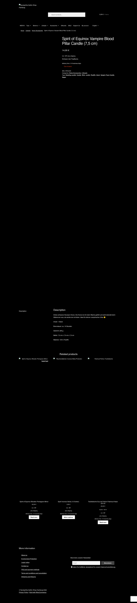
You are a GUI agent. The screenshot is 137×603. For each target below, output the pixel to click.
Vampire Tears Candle (107, 75)
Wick (83, 75)
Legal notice (25, 562)
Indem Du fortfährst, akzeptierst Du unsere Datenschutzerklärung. (94, 567)
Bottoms (35, 25)
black (98, 75)
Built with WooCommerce (38, 592)
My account (85, 25)
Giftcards (63, 25)
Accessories (53, 25)
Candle (79, 75)
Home (22, 30)
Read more (34, 517)
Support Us (76, 25)
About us (24, 555)
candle (88, 75)
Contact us (24, 566)
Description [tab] (22, 311)
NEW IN (22, 25)
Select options (68, 517)
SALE (69, 25)
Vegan (64, 77)
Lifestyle (44, 25)
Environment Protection (29, 559)
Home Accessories (37, 30)
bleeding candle (71, 75)
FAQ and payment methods (30, 569)
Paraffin (93, 75)
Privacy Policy (23, 592)
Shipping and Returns (28, 577)
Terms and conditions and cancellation (34, 573)
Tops (27, 25)
